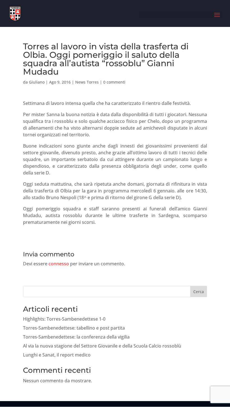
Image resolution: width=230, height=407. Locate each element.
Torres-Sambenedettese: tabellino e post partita (74, 328)
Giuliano (37, 82)
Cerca (198, 291)
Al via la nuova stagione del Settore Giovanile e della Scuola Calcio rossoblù (102, 346)
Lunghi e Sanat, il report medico (57, 355)
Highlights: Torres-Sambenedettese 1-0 (64, 319)
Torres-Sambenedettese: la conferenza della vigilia (76, 337)
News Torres (87, 82)
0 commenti (114, 82)
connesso (59, 264)
